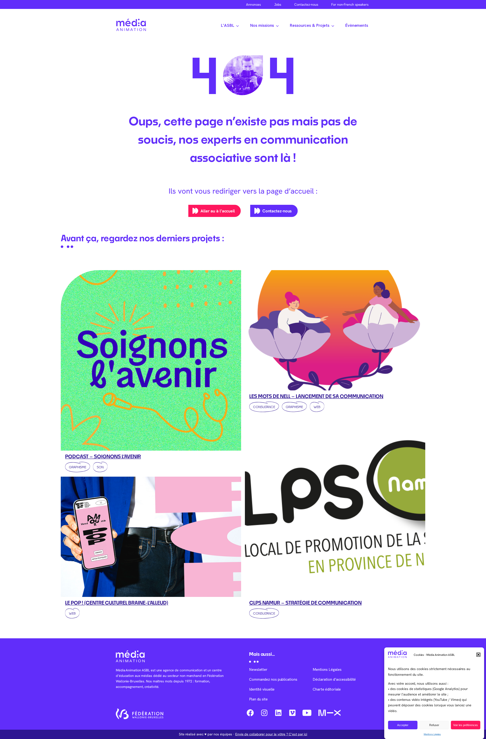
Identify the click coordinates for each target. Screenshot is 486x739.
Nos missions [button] (262, 25)
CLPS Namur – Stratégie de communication (305, 602)
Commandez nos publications (273, 679)
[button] (478, 655)
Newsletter (258, 669)
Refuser (434, 725)
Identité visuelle (262, 689)
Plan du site (258, 699)
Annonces (253, 4)
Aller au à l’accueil (217, 211)
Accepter (402, 725)
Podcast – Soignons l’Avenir (103, 456)
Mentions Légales (432, 734)
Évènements (356, 25)
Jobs (277, 4)
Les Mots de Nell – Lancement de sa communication (316, 396)
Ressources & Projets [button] (309, 25)
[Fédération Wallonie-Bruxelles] (139, 714)
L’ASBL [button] (227, 25)
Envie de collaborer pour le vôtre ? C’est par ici (271, 734)
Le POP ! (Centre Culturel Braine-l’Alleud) (116, 602)
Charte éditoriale (327, 689)
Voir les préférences (465, 725)
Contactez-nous (306, 4)
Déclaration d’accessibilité (334, 679)
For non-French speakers (349, 4)
